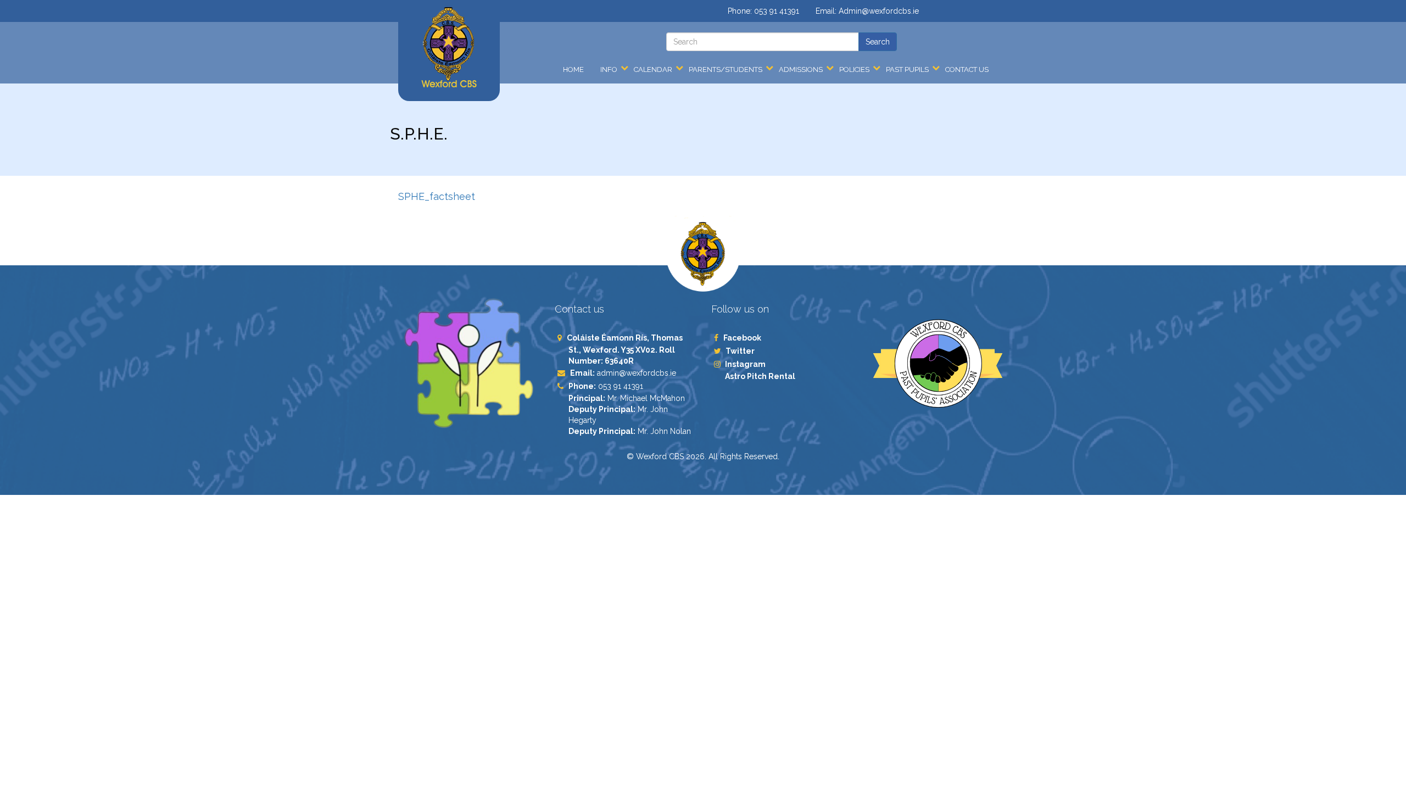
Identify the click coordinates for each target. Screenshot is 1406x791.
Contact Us (967, 69)
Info (608, 69)
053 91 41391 (776, 11)
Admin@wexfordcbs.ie (879, 11)
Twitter (740, 351)
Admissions (801, 69)
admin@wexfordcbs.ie (636, 373)
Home (573, 69)
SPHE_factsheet (436, 196)
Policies (854, 69)
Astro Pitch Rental (761, 376)
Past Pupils (907, 69)
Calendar (653, 69)
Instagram (745, 364)
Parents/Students (725, 69)
